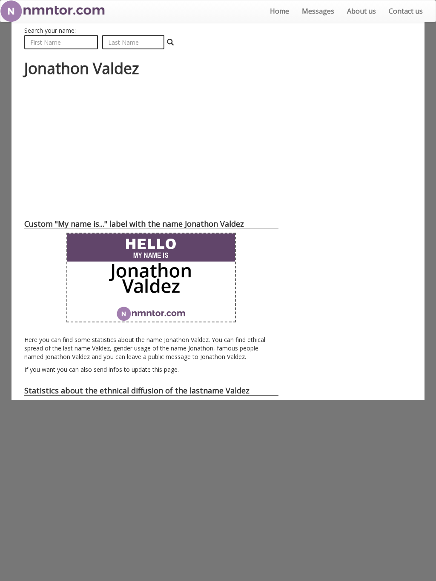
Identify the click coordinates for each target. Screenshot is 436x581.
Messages (318, 11)
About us (361, 11)
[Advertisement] (151, 147)
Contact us (406, 11)
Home (279, 11)
